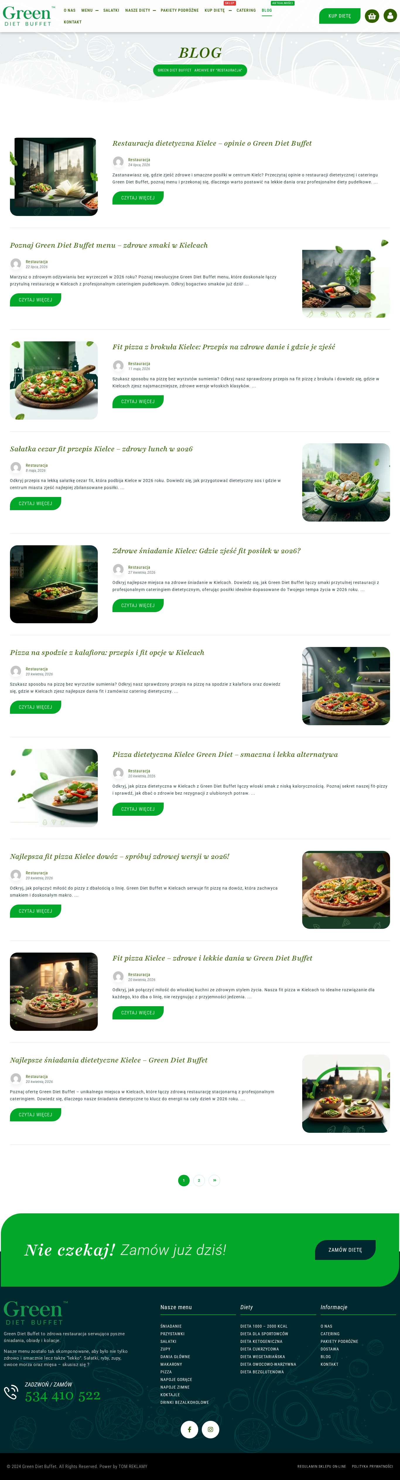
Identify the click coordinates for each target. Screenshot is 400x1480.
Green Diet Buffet (175, 70)
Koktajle (170, 1394)
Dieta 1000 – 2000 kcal (264, 1326)
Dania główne (175, 1356)
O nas (326, 1326)
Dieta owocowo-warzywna (268, 1364)
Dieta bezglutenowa (262, 1372)
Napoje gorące (176, 1379)
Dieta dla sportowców (264, 1333)
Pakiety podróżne (339, 1341)
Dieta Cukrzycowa (259, 1349)
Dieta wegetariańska (262, 1356)
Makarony (171, 1364)
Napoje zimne (175, 1387)
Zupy (165, 1349)
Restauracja (139, 159)
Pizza (166, 1372)
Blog (326, 1356)
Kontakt (330, 1364)
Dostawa (330, 1349)
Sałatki (168, 1341)
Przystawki (172, 1333)
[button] (372, 16)
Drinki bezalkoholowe (184, 1402)
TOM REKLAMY (133, 1466)
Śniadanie (171, 1326)
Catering (330, 1333)
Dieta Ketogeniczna (261, 1341)
